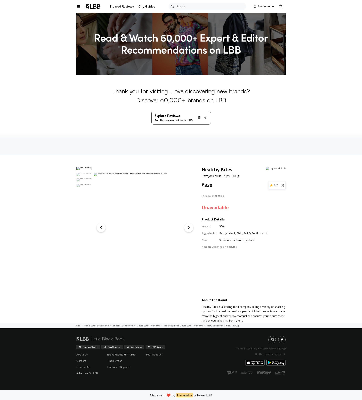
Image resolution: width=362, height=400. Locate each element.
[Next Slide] (188, 228)
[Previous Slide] (101, 228)
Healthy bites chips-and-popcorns (183, 325)
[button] (263, 6)
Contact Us (83, 367)
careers (81, 360)
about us (82, 354)
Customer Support (118, 367)
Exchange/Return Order (121, 354)
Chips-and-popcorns (148, 325)
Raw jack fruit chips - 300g (223, 325)
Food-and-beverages (96, 325)
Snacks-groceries (123, 325)
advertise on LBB (87, 373)
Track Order (114, 360)
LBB (78, 325)
